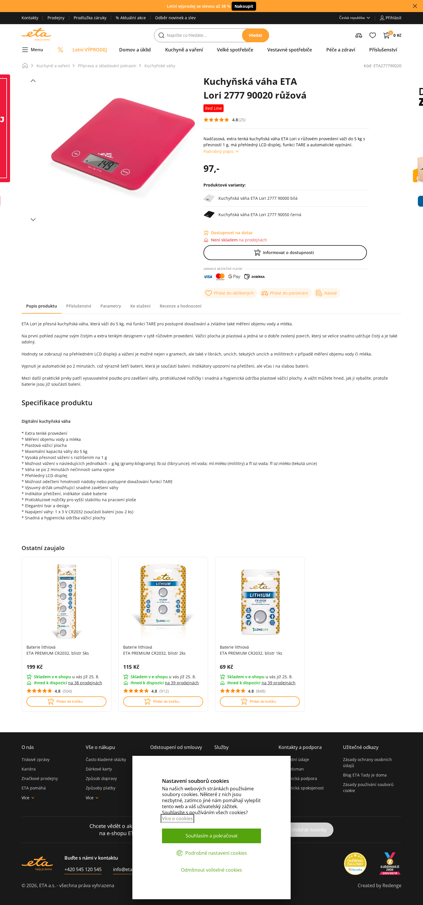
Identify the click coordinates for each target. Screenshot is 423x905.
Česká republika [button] (352, 17)
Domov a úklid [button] (135, 50)
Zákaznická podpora (298, 778)
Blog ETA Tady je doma (365, 775)
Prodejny (55, 17)
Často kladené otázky (106, 759)
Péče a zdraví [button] (340, 50)
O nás (28, 747)
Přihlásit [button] (393, 17)
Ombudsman (291, 769)
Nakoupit (244, 6)
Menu (37, 49)
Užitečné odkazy (360, 747)
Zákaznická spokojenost (301, 788)
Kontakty (30, 17)
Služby (221, 747)
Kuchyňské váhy (159, 65)
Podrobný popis (218, 151)
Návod (330, 293)
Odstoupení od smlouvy (176, 747)
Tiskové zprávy (35, 759)
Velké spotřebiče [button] (235, 50)
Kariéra (29, 769)
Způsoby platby (100, 788)
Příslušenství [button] (383, 50)
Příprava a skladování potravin (107, 65)
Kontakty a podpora (300, 747)
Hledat (255, 35)
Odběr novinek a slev (175, 17)
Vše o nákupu (100, 747)
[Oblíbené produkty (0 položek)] (372, 35)
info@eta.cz (125, 869)
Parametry (110, 306)
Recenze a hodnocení (180, 306)
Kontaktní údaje (294, 759)
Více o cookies (177, 818)
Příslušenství (78, 306)
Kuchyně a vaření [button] (184, 50)
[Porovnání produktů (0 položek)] (358, 35)
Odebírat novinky (307, 830)
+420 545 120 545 (83, 869)
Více (25, 797)
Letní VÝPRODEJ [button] (90, 50)
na (85, 682)
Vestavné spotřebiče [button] (289, 50)
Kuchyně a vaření (53, 65)
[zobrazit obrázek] (33, 80)
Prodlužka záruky (90, 17)
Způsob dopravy (101, 778)
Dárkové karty (99, 769)
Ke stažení (140, 306)
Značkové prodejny (40, 778)
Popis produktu (41, 306)
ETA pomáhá (34, 788)
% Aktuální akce (131, 17)
